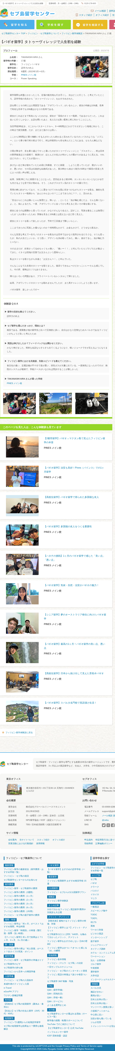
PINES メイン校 (28, 75)
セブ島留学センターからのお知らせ (20, 880)
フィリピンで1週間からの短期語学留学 (22, 1022)
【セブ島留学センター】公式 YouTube (65, 1028)
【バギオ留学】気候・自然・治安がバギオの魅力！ (71, 585)
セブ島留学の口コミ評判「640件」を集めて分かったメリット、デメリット (66, 935)
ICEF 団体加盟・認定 (57, 1035)
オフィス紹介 (102, 15)
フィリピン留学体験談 (57, 900)
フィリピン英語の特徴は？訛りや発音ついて (67, 976)
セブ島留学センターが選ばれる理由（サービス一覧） (67, 1015)
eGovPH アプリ (11, 991)
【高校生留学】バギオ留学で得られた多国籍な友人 (71, 497)
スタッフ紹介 (85, 15)
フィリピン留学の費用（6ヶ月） (19, 907)
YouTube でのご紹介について (61, 1024)
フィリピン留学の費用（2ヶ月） (19, 900)
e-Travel (8, 988)
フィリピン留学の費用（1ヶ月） (19, 896)
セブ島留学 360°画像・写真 (60, 981)
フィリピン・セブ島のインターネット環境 (67, 971)
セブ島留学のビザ (12, 964)
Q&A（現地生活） (55, 993)
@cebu (105, 820)
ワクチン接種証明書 (13, 995)
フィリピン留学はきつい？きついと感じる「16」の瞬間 (67, 949)
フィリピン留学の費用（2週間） (19, 892)
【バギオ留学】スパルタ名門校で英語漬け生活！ (70, 702)
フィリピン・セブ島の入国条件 (18, 980)
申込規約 (88, 840)
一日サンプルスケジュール (59, 967)
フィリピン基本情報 (56, 959)
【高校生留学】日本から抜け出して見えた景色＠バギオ (74, 673)
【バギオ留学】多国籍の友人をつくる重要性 (68, 526)
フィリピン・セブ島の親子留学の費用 (21, 915)
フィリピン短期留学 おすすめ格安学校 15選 (66, 882)
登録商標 (88, 843)
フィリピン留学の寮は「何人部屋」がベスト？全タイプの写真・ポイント (24, 950)
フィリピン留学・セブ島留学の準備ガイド (24, 960)
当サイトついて (26, 840)
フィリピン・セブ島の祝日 (16, 876)
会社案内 (12, 840)
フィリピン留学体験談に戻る (19, 732)
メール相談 (100, 11)
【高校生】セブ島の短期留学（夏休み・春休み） (24, 1005)
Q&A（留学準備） (55, 990)
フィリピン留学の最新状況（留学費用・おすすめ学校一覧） (24, 870)
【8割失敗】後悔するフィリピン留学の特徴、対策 (66, 922)
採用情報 (40, 843)
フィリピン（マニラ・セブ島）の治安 (65, 963)
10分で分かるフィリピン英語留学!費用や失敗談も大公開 (66, 911)
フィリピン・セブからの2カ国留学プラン (66, 892)
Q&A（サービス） (55, 1001)
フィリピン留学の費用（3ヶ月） (19, 903)
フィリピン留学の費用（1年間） (19, 911)
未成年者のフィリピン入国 (16, 984)
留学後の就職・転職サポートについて (65, 1020)
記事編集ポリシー (104, 843)
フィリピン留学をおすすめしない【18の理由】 (67, 942)
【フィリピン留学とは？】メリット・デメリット (67, 929)
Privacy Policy (69, 1046)
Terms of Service (89, 1046)
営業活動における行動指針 (20, 843)
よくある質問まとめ (56, 1005)
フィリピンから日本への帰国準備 (19, 971)
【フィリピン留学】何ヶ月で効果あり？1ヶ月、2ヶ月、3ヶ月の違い (23, 938)
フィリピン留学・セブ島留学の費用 (20, 888)
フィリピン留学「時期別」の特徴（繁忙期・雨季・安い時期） (22, 932)
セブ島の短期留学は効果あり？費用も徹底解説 (24, 1027)
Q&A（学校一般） (55, 997)
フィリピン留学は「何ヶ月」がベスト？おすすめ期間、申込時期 (24, 925)
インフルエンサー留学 (57, 1032)
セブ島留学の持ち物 (13, 967)
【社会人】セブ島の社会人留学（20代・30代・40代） (24, 1012)
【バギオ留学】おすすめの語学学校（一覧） (66, 870)
